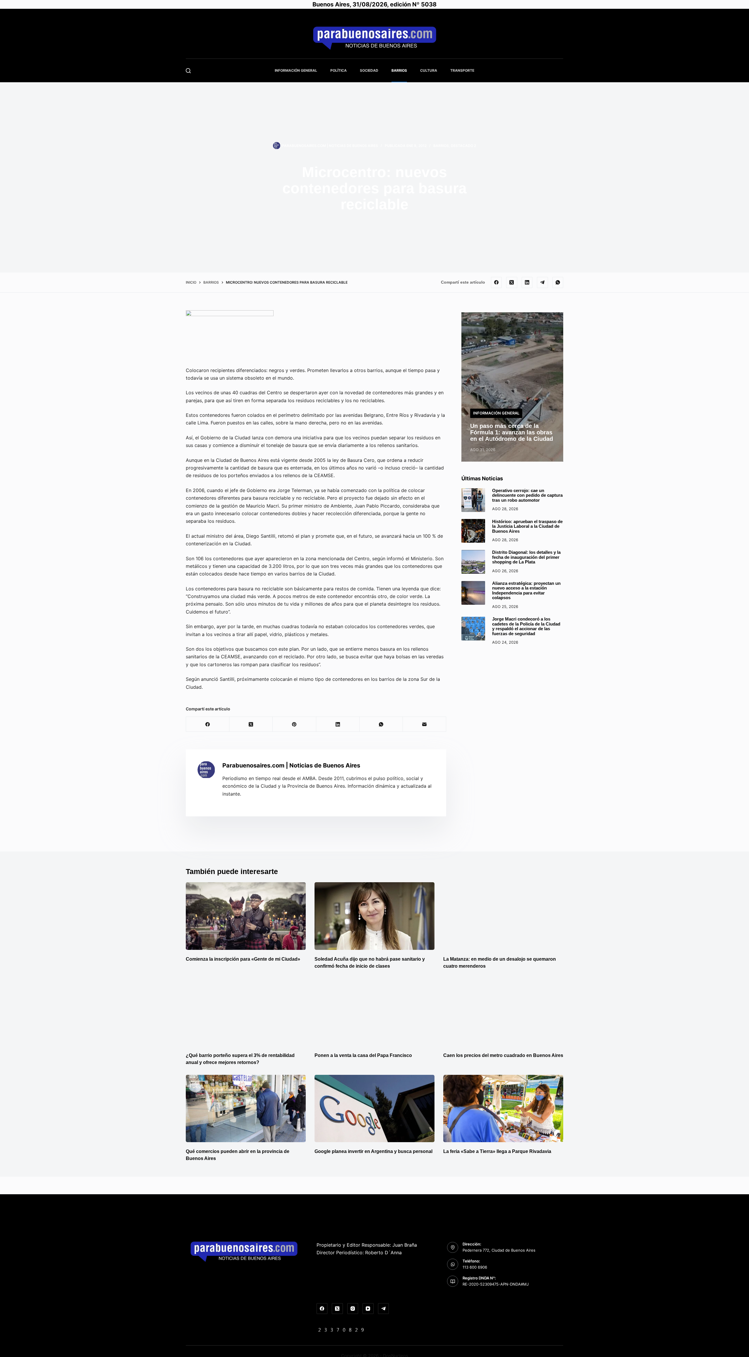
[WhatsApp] (558, 282)
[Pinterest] (294, 724)
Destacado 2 (463, 145)
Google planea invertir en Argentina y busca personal (373, 1151)
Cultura (428, 70)
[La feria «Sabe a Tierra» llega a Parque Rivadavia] (503, 1108)
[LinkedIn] (527, 282)
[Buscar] (188, 70)
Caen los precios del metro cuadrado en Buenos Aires (503, 1055)
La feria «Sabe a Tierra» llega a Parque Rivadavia (497, 1151)
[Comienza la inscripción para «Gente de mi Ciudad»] (246, 916)
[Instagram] (352, 1308)
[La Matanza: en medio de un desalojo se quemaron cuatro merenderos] (503, 916)
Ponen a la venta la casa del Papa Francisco (363, 1055)
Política (338, 70)
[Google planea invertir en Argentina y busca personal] (374, 1108)
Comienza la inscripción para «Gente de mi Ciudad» (243, 959)
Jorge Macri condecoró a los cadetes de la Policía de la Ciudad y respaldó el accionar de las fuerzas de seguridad (526, 626)
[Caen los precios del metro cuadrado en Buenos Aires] (503, 1012)
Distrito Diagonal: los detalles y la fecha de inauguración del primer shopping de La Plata (526, 557)
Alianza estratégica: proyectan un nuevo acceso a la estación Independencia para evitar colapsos (526, 590)
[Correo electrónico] (424, 724)
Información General (296, 70)
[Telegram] (542, 282)
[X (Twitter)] (511, 282)
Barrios (399, 70)
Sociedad (369, 70)
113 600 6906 (475, 1267)
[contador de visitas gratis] (341, 1329)
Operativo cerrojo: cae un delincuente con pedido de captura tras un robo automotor (527, 495)
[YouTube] (368, 1308)
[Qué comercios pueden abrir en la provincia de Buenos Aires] (246, 1108)
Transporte (462, 70)
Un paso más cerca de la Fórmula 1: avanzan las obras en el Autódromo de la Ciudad (511, 432)
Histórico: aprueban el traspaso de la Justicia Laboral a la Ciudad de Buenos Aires (527, 526)
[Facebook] (496, 282)
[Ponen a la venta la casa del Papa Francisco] (374, 1012)
